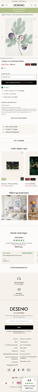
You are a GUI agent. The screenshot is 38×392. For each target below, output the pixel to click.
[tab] (6, 57)
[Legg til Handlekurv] (22, 178)
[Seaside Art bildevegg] (14, 207)
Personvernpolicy (17, 331)
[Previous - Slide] (2, 36)
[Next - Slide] (35, 36)
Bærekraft (15, 351)
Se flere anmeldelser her (19, 267)
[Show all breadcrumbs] (3, 15)
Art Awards (14, 362)
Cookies (22, 351)
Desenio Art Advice (25, 339)
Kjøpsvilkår (23, 348)
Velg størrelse (5, 73)
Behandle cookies (25, 361)
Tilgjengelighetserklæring (10, 354)
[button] (29, 384)
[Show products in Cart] (35, 5)
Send (19, 327)
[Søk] (6, 5)
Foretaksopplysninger (11, 345)
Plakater (9, 14)
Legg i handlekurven (19, 82)
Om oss (16, 339)
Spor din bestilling (25, 345)
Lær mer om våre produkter (19, 118)
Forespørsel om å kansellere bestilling (28, 357)
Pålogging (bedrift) (12, 365)
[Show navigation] (3, 5)
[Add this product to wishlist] (34, 19)
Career (16, 348)
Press (16, 342)
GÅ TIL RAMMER (19, 140)
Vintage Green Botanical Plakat (23, 14)
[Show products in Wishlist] (31, 5)
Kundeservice (24, 342)
